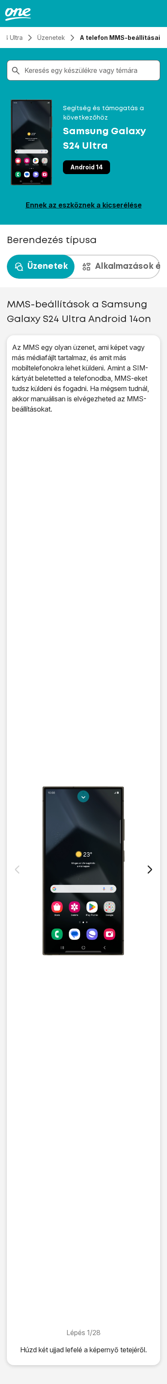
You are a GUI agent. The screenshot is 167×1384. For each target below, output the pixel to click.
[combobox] (90, 70)
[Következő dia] (150, 869)
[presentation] (83, 267)
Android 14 (86, 167)
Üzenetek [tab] (47, 266)
